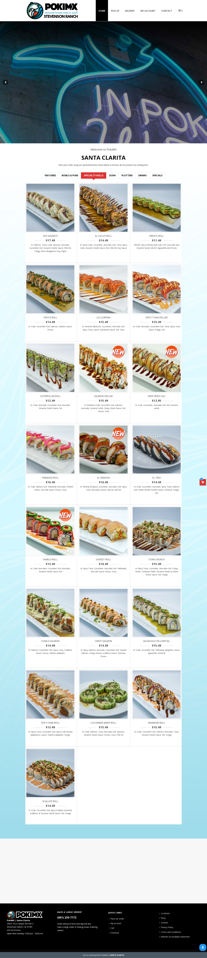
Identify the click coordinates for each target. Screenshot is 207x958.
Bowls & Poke (70, 175)
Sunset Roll (103, 559)
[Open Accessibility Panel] (202, 947)
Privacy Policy (167, 927)
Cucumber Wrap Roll (103, 723)
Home (102, 10)
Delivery (130, 10)
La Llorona (103, 317)
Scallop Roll (50, 801)
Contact (166, 10)
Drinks (142, 175)
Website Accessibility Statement (175, 936)
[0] (203, 482)
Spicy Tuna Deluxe (157, 317)
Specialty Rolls (93, 175)
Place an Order (117, 918)
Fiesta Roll (50, 317)
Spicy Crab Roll (50, 723)
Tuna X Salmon (50, 641)
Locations (165, 913)
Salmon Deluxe (103, 396)
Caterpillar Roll (50, 396)
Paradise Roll (50, 478)
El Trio (156, 478)
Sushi (112, 175)
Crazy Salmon (103, 641)
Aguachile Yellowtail (156, 641)
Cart (112, 928)
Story (163, 918)
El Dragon (103, 478)
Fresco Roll (156, 236)
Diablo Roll (50, 559)
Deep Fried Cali (156, 396)
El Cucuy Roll (103, 236)
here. (146, 165)
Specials (157, 175)
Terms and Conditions (171, 932)
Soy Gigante (50, 236)
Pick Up (115, 10)
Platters (127, 175)
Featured (50, 175)
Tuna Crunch (156, 559)
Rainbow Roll (156, 723)
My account (148, 10)
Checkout (115, 932)
